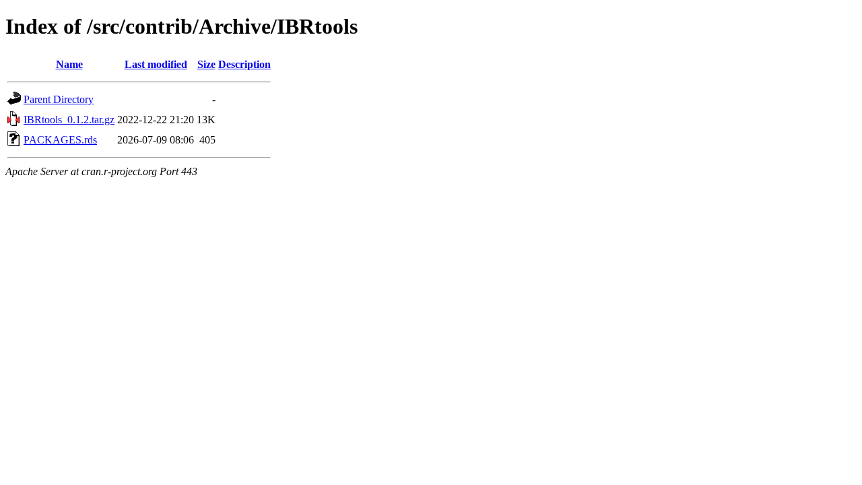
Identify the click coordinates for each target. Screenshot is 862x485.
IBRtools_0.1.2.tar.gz (69, 119)
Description (244, 64)
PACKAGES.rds (60, 140)
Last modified (156, 64)
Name (69, 64)
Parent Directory (59, 99)
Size (206, 64)
